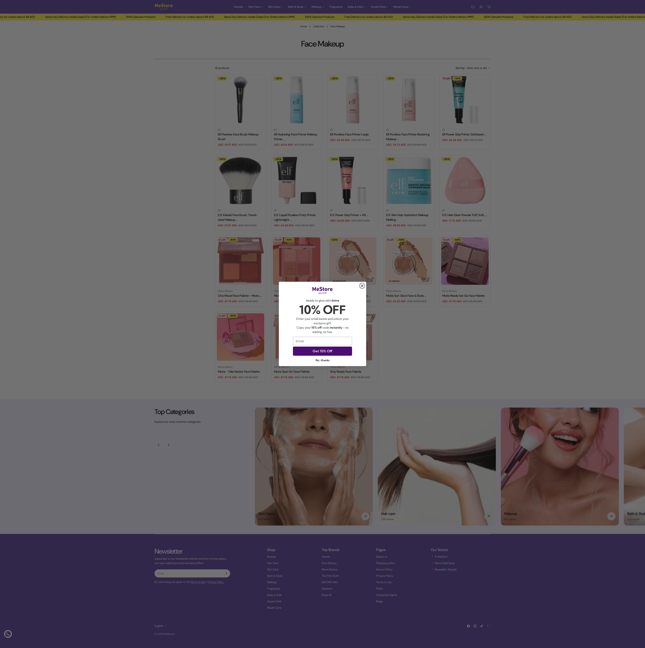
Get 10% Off (322, 351)
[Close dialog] (362, 285)
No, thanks (322, 360)
